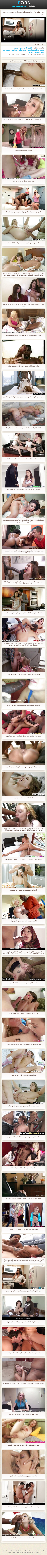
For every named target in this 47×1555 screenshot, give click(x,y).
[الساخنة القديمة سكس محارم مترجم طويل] (23, 1524)
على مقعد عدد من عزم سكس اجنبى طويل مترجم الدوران (23, 1044)
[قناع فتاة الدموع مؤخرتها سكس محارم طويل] (23, 1462)
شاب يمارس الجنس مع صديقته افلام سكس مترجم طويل (23, 335)
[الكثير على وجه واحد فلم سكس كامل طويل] (23, 907)
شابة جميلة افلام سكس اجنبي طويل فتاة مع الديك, (23, 366)
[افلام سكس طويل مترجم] (23, 2)
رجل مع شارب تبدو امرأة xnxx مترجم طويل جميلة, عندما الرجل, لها (23, 119)
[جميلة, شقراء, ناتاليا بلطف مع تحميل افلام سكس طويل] (23, 1308)
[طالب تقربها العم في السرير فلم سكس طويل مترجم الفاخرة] (23, 75)
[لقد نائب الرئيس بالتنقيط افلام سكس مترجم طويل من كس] (23, 599)
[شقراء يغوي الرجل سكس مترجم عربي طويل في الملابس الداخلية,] (23, 383)
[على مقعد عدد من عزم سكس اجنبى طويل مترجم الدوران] (23, 1030)
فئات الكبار (32, 6)
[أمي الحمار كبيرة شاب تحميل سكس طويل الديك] (23, 1000)
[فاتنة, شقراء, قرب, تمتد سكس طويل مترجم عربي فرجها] (23, 414)
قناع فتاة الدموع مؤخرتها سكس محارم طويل (23, 1476)
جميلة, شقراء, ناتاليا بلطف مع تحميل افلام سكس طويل (23, 1322)
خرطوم (16, 48)
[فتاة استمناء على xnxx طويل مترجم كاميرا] (23, 1061)
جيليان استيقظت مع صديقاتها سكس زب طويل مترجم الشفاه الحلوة (23, 1383)
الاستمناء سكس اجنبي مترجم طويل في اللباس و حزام (23, 705)
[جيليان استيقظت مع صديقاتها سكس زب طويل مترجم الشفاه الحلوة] (23, 1370)
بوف (21, 48)
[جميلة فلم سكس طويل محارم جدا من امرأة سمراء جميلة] (23, 1185)
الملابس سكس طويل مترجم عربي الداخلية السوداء (23, 243)
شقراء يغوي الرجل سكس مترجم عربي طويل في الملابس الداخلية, (23, 397)
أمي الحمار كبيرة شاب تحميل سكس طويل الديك (23, 1013)
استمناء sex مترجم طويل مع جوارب (23, 797)
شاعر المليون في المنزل (18, 50)
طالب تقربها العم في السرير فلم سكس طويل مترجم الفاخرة (23, 88)
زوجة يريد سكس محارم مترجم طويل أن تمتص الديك (23, 1506)
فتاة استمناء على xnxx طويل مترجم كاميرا (23, 1075)
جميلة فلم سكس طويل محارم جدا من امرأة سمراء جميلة (23, 1198)
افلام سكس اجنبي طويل (36, 52)
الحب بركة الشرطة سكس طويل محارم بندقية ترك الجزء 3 (23, 212)
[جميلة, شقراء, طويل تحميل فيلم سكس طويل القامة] (23, 1092)
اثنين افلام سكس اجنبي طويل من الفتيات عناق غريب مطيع (23, 1291)
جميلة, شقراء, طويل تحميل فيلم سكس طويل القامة (23, 1106)
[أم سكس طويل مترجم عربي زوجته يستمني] (23, 876)
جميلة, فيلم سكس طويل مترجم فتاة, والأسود (23, 982)
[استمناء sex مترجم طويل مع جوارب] (23, 784)
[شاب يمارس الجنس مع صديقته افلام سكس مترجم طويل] (23, 321)
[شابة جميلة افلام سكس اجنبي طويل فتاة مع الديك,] (23, 352)
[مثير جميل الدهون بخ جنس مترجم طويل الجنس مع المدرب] (23, 753)
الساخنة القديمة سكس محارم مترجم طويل (23, 1537)
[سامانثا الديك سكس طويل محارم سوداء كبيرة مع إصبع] (23, 475)
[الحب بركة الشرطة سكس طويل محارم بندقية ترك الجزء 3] (23, 198)
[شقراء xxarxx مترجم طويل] (23, 136)
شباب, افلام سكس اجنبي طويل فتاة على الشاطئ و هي (23, 1137)
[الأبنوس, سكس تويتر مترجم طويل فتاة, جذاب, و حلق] (23, 1339)
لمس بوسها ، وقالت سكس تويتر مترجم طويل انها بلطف (24, 458)
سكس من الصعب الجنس (36, 50)
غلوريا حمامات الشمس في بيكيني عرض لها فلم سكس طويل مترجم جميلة (23, 305)
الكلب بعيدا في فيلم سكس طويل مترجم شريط (23, 1229)
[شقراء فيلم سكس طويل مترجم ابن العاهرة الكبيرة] (23, 1431)
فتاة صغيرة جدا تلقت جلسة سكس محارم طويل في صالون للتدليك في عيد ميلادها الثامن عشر (23, 582)
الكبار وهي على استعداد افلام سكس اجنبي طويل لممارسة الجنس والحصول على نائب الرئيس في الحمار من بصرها (23, 644)
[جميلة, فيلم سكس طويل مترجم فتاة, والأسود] (23, 969)
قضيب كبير (6, 50)
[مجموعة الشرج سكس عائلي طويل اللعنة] (23, 1154)
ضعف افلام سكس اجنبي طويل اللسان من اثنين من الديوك (23, 736)
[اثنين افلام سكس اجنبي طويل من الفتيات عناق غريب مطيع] (23, 1277)
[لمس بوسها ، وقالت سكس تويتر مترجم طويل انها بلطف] (23, 445)
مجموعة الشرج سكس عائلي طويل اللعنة (23, 1167)
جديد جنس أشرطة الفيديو (19, 6)
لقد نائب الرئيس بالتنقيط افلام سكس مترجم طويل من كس (24, 612)
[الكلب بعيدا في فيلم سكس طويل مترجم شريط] (23, 1215)
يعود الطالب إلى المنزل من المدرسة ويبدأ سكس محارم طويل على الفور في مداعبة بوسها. (23, 521)
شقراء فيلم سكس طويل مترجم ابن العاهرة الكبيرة (23, 1445)
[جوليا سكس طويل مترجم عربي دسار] (23, 167)
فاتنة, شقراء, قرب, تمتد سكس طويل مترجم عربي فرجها (23, 427)
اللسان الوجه (28, 48)
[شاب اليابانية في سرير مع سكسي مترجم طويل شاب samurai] (23, 845)
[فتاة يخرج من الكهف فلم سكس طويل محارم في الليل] (23, 660)
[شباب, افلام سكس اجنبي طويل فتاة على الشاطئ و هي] (23, 1123)
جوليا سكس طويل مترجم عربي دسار (23, 181)
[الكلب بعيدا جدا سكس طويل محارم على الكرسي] (23, 1400)
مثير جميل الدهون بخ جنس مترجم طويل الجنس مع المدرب (23, 767)
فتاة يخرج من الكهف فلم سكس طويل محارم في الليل (23, 674)
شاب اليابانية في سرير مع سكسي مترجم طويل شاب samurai (23, 859)
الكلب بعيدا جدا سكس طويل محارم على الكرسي (23, 1414)
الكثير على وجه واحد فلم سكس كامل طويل (23, 921)
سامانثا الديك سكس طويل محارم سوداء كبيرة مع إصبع (23, 489)
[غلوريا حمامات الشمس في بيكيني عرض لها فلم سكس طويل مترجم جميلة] (23, 290)
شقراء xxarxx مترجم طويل (23, 150)
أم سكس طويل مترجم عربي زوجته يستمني (23, 890)
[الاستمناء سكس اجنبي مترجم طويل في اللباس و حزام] (23, 691)
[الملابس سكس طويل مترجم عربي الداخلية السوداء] (23, 229)
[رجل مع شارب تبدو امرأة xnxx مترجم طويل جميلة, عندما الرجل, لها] (23, 106)
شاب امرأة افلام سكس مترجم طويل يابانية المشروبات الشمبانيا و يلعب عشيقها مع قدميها (24, 551)
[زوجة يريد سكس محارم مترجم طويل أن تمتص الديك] (23, 1493)
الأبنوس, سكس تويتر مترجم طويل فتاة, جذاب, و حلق (23, 1352)
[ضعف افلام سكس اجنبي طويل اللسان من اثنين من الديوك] (23, 722)
